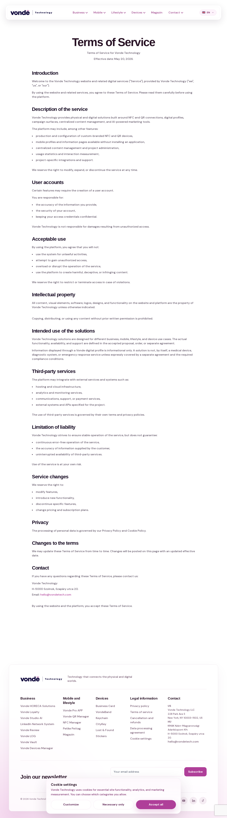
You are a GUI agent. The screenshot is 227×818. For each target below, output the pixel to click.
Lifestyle (117, 12)
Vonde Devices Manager (36, 748)
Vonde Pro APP (73, 710)
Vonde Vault (28, 742)
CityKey (101, 724)
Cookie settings (140, 738)
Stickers (101, 736)
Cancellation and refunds (141, 720)
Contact (174, 12)
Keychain (102, 718)
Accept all (156, 804)
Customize (71, 804)
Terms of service (141, 712)
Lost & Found (105, 730)
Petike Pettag (72, 728)
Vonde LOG (28, 736)
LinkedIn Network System (37, 724)
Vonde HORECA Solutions (37, 706)
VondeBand (103, 712)
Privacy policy (139, 706)
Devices (137, 12)
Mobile (98, 12)
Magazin (156, 12)
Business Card (105, 706)
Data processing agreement (141, 730)
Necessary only (113, 804)
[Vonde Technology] (32, 12)
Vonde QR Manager (76, 716)
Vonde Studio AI (31, 718)
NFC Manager (72, 722)
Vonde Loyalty (29, 712)
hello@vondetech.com (55, 594)
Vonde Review (29, 730)
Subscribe (195, 772)
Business (79, 12)
